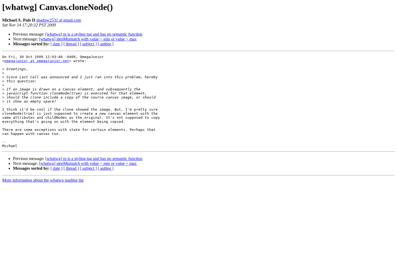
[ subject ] (88, 44)
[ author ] (105, 44)
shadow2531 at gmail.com (58, 20)
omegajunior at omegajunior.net (36, 61)
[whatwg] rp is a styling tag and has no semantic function (93, 34)
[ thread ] (71, 44)
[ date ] (56, 44)
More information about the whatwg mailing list (42, 180)
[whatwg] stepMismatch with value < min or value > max (88, 39)
